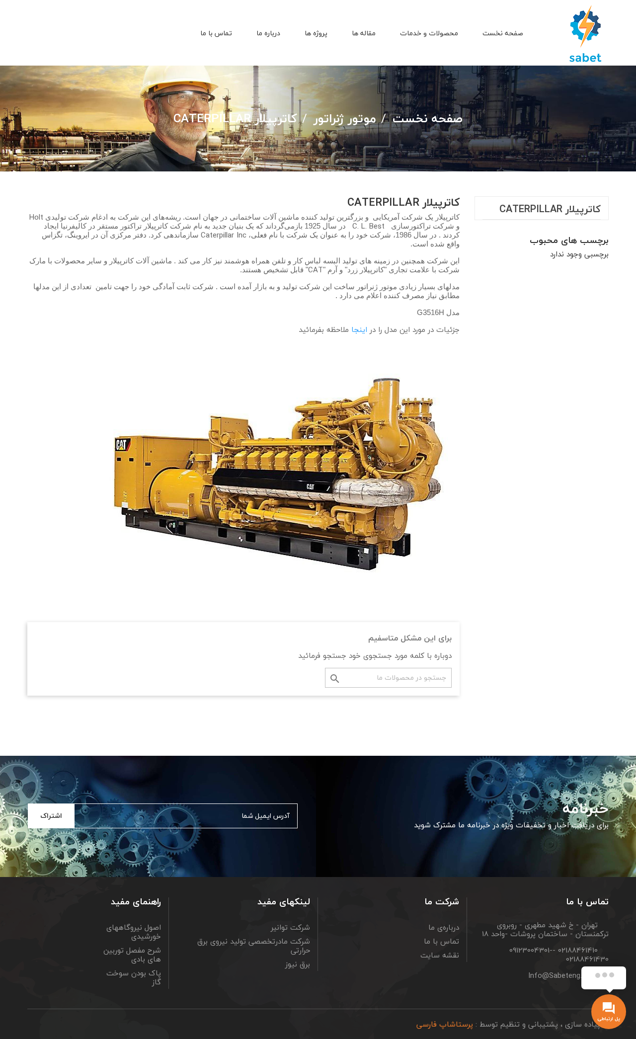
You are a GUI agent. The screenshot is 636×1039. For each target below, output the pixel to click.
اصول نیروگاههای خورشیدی (133, 932)
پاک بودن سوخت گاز (133, 977)
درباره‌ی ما (443, 927)
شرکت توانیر (290, 927)
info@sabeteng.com (563, 975)
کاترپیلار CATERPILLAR (550, 211)
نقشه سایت (439, 955)
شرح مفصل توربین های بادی (132, 954)
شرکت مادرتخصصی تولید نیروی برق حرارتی (253, 946)
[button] (67, 33)
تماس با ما (441, 941)
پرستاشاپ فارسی (444, 1024)
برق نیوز (297, 964)
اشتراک (51, 815)
